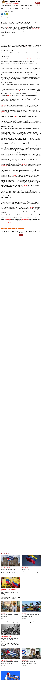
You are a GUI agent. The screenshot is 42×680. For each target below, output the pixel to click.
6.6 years (16, 116)
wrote (26, 46)
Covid (21, 228)
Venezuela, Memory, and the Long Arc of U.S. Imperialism (10, 593)
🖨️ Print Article (10, 11)
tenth (19, 90)
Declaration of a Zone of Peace (8, 569)
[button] (11, 17)
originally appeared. (5, 220)
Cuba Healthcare (12, 228)
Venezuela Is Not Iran (26, 569)
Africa (4, 5)
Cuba (8, 27)
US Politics (31, 5)
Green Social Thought (25, 219)
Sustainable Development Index (29, 193)
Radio (28, 5)
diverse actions (25, 185)
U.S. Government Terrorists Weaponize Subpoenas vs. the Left (30, 615)
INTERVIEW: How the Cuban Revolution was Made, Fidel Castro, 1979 (9, 639)
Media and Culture (21, 5)
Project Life (31, 207)
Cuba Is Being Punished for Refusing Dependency (9, 615)
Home (2, 5)
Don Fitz (2, 11)
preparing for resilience (13, 171)
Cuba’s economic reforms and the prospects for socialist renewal (29, 662)
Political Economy (25, 5)
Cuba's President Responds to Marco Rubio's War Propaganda (9, 662)
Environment (13, 5)
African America (7, 5)
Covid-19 (29, 58)
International (16, 5)
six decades (9, 95)
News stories (3, 105)
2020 (30, 49)
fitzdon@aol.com (8, 219)
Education (10, 5)
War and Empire (34, 5)
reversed (3, 111)
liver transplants (25, 164)
